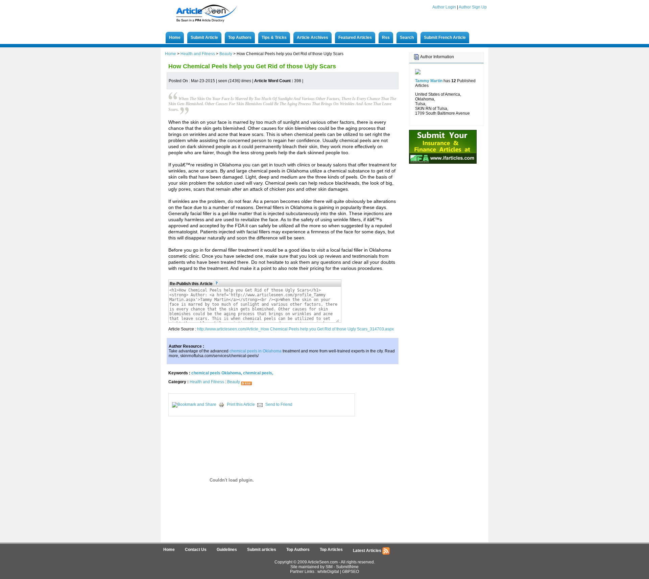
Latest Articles (367, 550)
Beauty (225, 53)
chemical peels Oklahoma (216, 373)
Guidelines (227, 549)
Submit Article (204, 37)
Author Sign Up (473, 7)
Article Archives (312, 37)
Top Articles (331, 549)
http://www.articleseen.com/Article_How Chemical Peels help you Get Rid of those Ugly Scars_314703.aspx (295, 329)
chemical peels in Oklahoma (256, 351)
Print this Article (241, 404)
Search (407, 37)
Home (175, 37)
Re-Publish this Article (192, 283)
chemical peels (257, 373)
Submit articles (261, 549)
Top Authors (239, 37)
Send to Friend (278, 404)
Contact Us (196, 549)
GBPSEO (350, 571)
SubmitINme (347, 566)
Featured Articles (355, 37)
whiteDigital (328, 571)
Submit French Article (445, 37)
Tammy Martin (428, 80)
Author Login (444, 7)
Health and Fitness (198, 53)
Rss (386, 37)
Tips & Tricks (274, 37)
